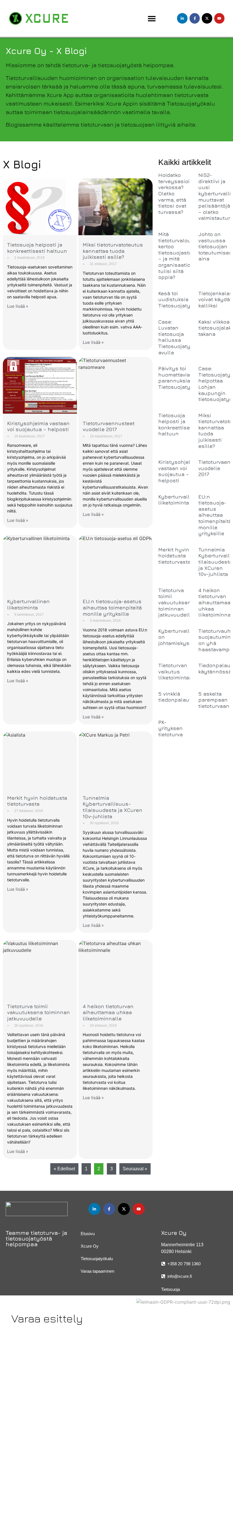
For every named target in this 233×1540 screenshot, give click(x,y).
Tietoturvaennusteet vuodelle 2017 (109, 426)
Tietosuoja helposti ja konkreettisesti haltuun (37, 248)
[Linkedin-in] (182, 18)
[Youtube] (219, 18)
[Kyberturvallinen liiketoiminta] (40, 563)
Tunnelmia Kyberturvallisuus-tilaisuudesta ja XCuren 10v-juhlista (112, 807)
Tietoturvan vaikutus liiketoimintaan (176, 671)
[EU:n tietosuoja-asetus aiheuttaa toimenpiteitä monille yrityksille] (115, 563)
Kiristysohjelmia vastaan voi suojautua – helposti (38, 426)
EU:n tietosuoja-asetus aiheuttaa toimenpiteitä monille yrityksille (112, 607)
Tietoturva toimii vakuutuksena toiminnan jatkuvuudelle (38, 1012)
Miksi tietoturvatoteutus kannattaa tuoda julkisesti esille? (113, 251)
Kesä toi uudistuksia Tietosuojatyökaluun (184, 299)
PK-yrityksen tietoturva (170, 728)
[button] (151, 18)
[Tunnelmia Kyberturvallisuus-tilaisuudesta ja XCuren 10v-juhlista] (115, 759)
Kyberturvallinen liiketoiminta (28, 604)
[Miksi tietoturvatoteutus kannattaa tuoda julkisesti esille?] (115, 206)
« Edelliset (64, 1168)
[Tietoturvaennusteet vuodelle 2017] (115, 385)
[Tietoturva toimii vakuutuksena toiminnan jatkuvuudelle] (40, 968)
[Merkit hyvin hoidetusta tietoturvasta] (40, 759)
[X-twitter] (207, 18)
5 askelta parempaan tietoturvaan (213, 700)
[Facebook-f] (195, 18)
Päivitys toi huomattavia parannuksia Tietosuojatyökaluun (184, 377)
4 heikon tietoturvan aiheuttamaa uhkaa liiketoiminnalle (108, 1012)
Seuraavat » (135, 1168)
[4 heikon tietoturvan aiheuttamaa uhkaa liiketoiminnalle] (115, 968)
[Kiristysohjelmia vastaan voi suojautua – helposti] (40, 385)
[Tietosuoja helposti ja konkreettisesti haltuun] (40, 206)
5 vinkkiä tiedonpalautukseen (184, 697)
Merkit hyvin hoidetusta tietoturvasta (37, 801)
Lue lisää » (17, 306)
